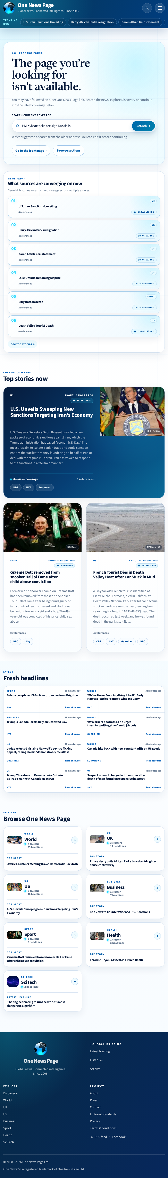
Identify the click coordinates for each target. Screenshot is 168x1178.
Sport (30, 934)
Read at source (73, 707)
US (27, 886)
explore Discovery (122, 99)
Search (143, 126)
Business (116, 887)
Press (94, 1100)
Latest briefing (100, 1051)
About (94, 1093)
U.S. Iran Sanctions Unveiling (43, 22)
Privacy (95, 1121)
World (30, 839)
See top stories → (23, 344)
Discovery (10, 1093)
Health (114, 935)
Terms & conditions (103, 1128)
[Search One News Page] (147, 8)
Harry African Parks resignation (92, 22)
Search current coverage (31, 115)
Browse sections (69, 150)
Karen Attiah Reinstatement (140, 22)
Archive (95, 1069)
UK (110, 838)
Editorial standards (103, 1114)
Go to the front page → (31, 150)
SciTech (28, 982)
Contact (95, 1107)
